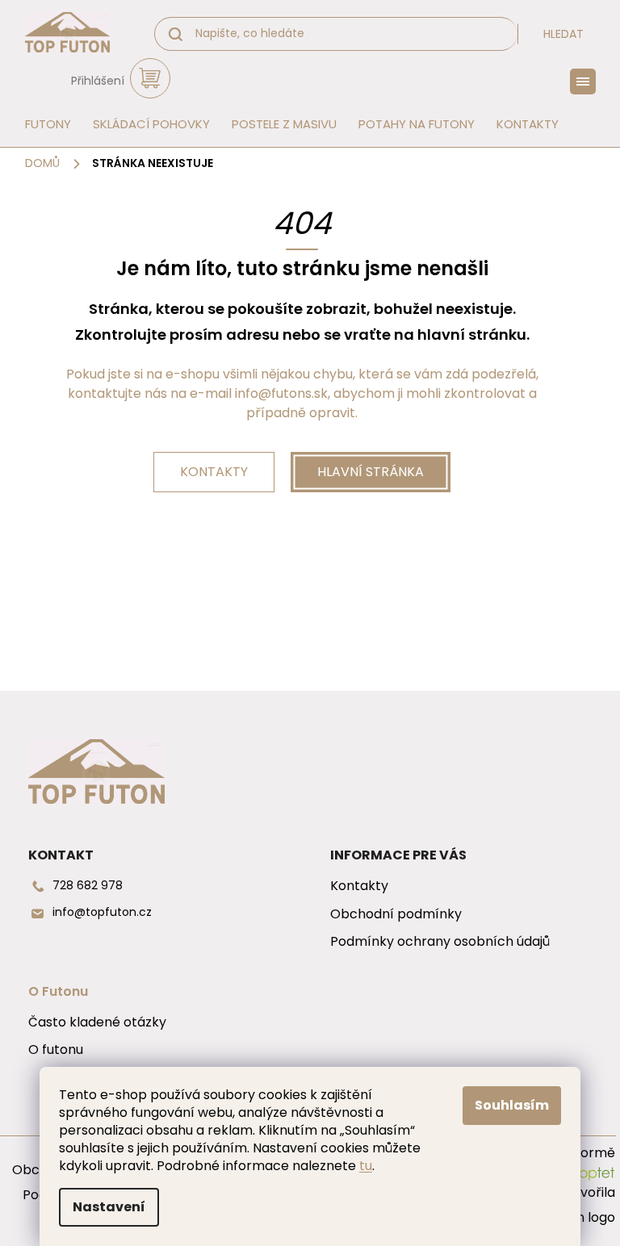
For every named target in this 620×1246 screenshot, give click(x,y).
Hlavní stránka (370, 471)
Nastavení (109, 1207)
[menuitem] (43, 124)
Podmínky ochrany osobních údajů (440, 942)
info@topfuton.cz (102, 912)
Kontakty (214, 471)
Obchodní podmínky (396, 914)
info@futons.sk (281, 393)
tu (365, 1165)
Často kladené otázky (97, 1022)
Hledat (563, 34)
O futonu (55, 1050)
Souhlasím (512, 1105)
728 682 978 (87, 885)
